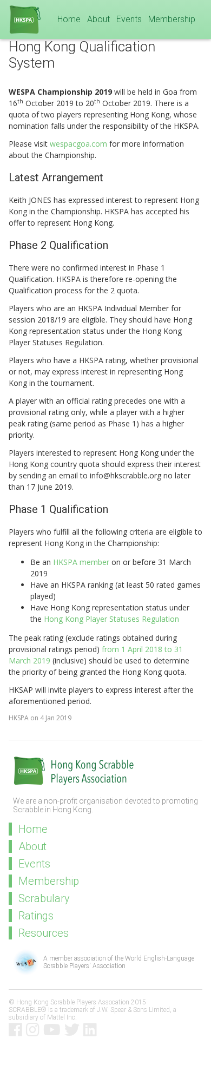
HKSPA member (81, 562)
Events (129, 19)
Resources (43, 932)
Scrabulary (44, 898)
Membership (171, 19)
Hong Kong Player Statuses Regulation (111, 619)
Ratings (36, 915)
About (98, 19)
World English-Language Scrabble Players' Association (118, 962)
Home (69, 19)
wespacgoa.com (78, 144)
